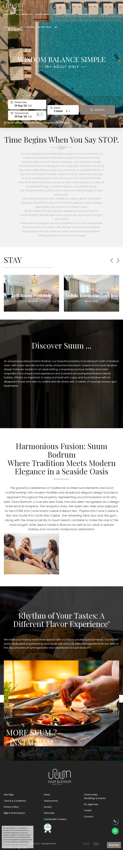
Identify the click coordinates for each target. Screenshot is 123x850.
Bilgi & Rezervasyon (14, 813)
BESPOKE (8, 14)
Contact (88, 816)
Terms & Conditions (15, 800)
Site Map (8, 794)
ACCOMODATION (24, 14)
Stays (47, 794)
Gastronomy (51, 800)
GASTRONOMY (43, 14)
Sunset (48, 806)
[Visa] (86, 843)
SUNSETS (57, 14)
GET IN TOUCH (45, 27)
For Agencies (91, 804)
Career (88, 810)
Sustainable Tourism (55, 819)
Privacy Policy (11, 806)
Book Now (114, 845)
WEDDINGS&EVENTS (88, 14)
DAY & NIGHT (10, 27)
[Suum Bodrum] (13, 4)
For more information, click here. (15, 844)
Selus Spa (49, 813)
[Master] (96, 843)
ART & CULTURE (27, 27)
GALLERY (105, 14)
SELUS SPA (70, 14)
